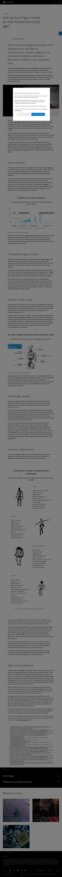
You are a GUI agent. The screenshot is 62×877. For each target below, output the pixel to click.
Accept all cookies (38, 114)
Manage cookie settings (23, 114)
